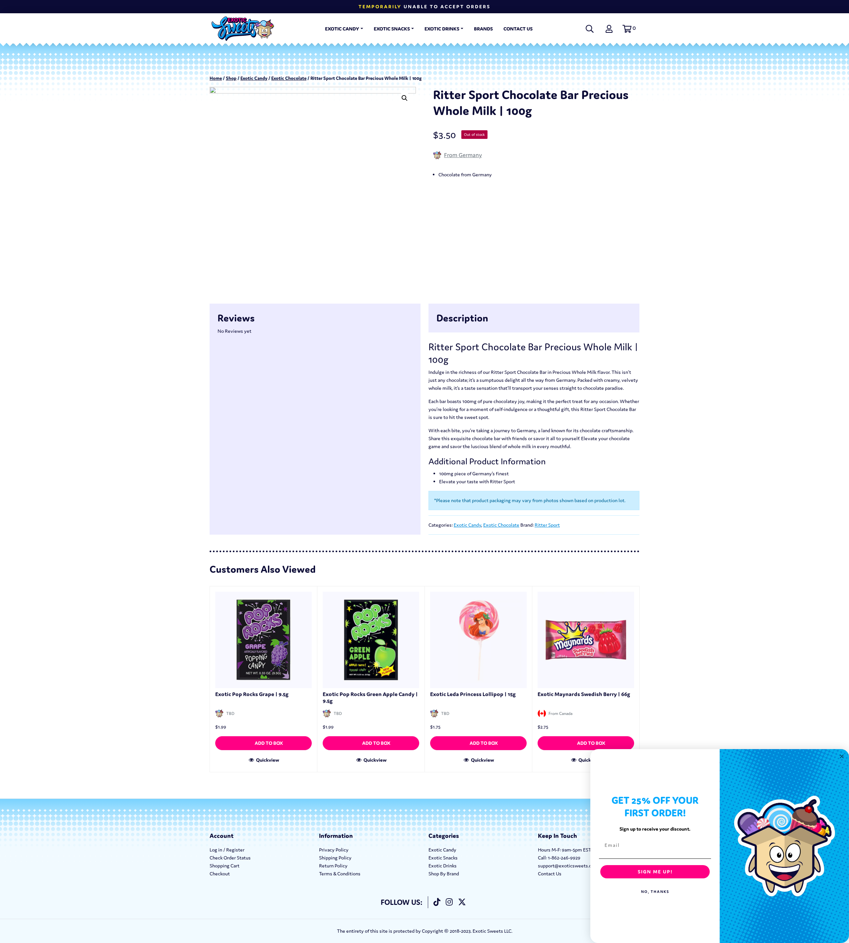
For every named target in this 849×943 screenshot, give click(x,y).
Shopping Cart (224, 865)
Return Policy (333, 865)
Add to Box (269, 743)
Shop (231, 78)
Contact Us (518, 29)
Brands (483, 29)
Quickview (267, 760)
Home (216, 78)
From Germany (463, 155)
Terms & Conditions (339, 873)
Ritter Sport (547, 525)
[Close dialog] (842, 756)
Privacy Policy (334, 850)
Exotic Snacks (392, 29)
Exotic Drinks (441, 29)
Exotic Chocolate (288, 78)
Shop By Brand (443, 873)
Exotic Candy (342, 29)
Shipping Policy (335, 858)
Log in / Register (227, 850)
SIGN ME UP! (655, 871)
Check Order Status (230, 858)
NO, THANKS (655, 891)
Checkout (220, 873)
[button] (628, 29)
